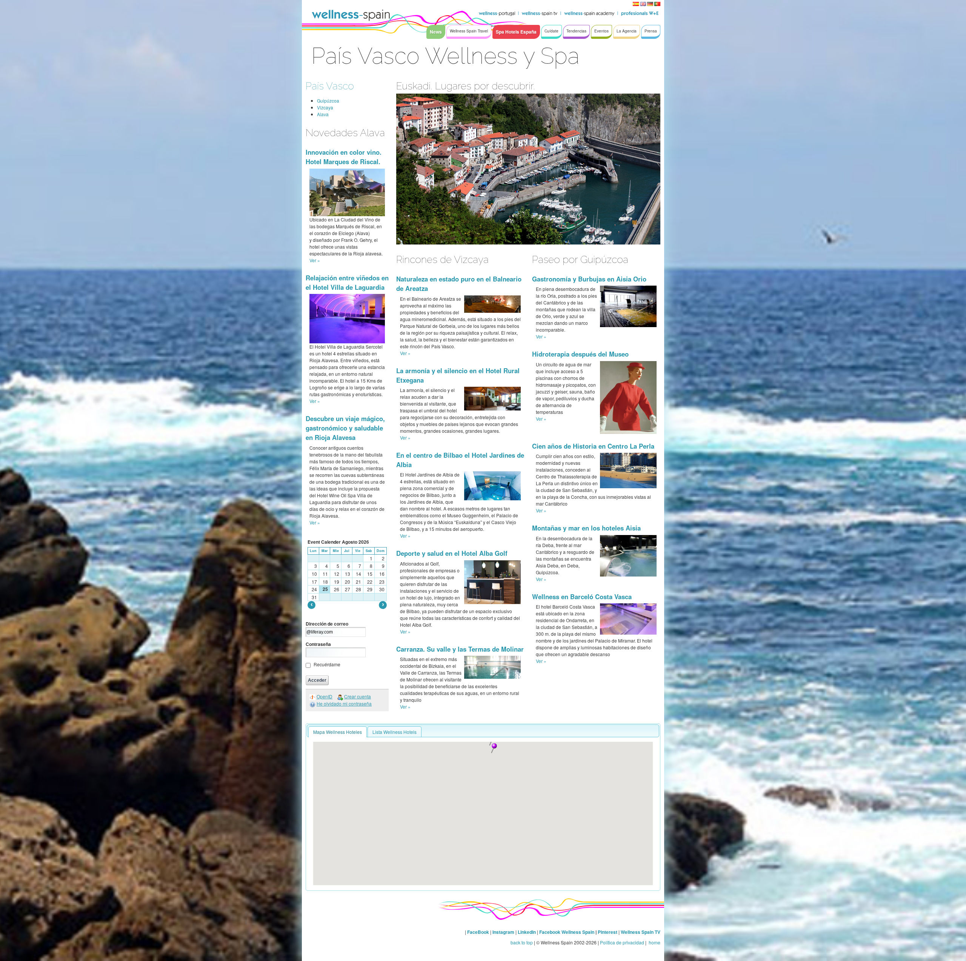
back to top (522, 942)
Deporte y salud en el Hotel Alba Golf (452, 553)
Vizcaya (325, 107)
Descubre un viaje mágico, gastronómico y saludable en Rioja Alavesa (345, 428)
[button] (494, 748)
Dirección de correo (327, 623)
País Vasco (330, 86)
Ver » (314, 260)
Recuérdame (327, 664)
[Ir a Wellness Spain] (351, 15)
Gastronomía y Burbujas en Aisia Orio (589, 278)
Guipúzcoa (328, 100)
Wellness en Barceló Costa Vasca (582, 596)
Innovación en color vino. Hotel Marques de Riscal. (343, 157)
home (654, 942)
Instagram (503, 932)
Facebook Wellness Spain (566, 932)
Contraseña (318, 644)
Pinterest (608, 932)
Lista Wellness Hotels (394, 732)
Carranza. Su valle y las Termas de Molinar (460, 648)
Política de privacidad (622, 942)
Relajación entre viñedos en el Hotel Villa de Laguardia (347, 282)
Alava (323, 114)
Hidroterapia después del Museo (580, 353)
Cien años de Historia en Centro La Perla (593, 446)
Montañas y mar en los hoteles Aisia (586, 527)
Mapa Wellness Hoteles (337, 732)
